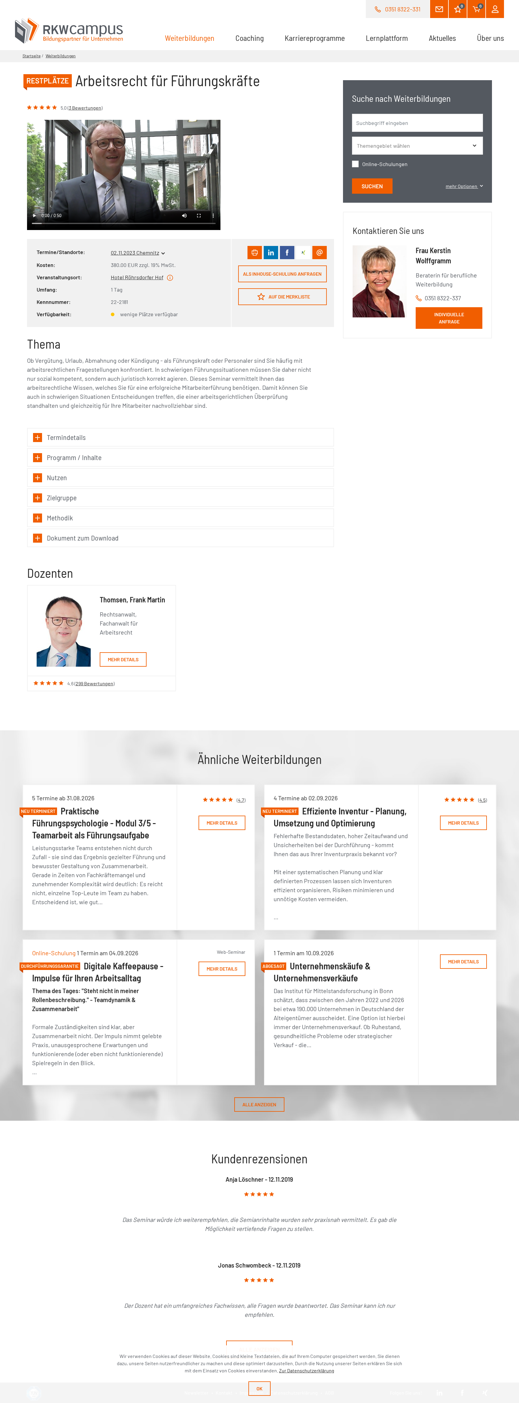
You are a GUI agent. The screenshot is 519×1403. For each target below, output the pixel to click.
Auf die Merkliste (289, 296)
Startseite (32, 55)
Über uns (490, 37)
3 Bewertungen (85, 108)
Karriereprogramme (315, 37)
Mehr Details (123, 659)
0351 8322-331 (402, 9)
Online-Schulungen (385, 164)
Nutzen (57, 477)
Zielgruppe (62, 497)
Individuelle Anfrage (449, 317)
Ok (259, 1388)
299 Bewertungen (94, 683)
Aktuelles (442, 37)
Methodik (60, 517)
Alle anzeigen (259, 1104)
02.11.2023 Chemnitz (135, 252)
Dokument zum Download (83, 537)
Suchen (372, 186)
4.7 (241, 800)
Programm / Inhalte (74, 457)
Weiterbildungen (195, 37)
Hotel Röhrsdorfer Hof (137, 277)
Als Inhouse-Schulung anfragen (282, 274)
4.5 (482, 800)
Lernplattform (387, 37)
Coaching (249, 37)
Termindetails (66, 437)
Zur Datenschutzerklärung (306, 1370)
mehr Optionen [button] (462, 186)
